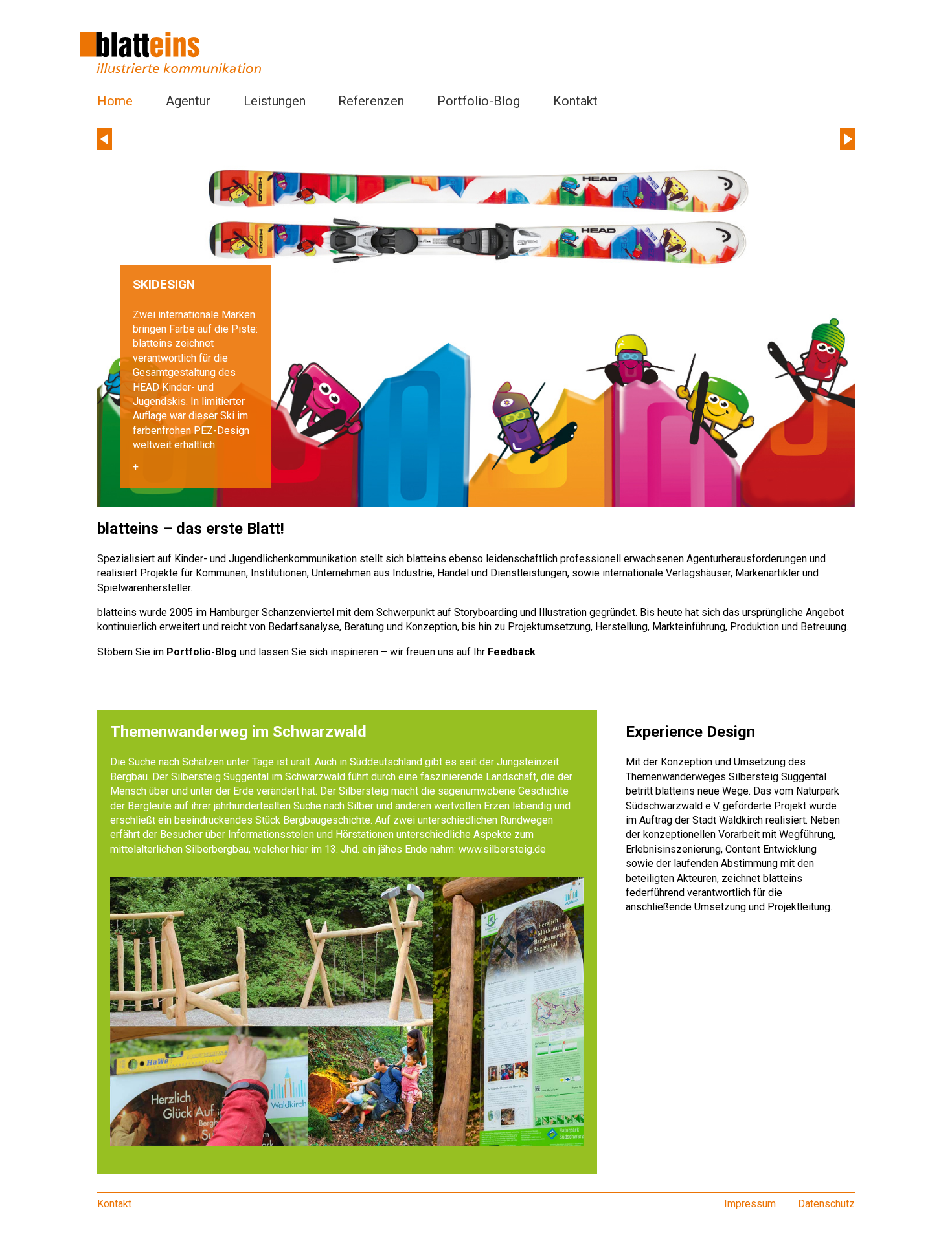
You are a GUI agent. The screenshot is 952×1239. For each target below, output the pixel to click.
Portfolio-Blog (478, 101)
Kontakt (575, 101)
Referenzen (371, 101)
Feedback (512, 652)
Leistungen (275, 101)
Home (115, 101)
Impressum (750, 1204)
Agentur (188, 101)
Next (847, 139)
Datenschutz (826, 1204)
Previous (104, 139)
